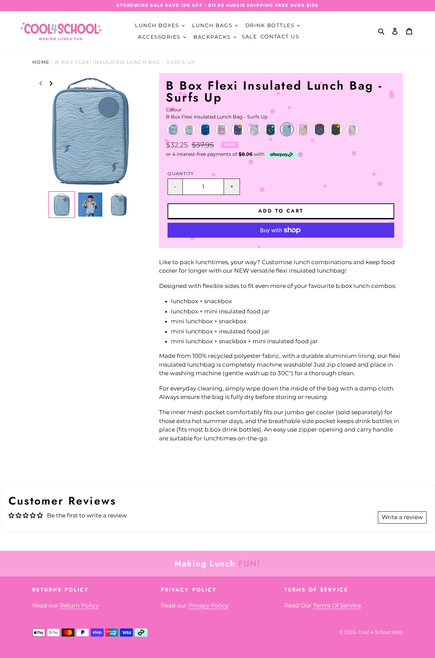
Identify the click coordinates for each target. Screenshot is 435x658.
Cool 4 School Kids (380, 632)
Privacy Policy (208, 605)
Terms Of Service (337, 605)
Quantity (181, 173)
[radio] (172, 129)
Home (41, 62)
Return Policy (79, 605)
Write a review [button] (402, 517)
